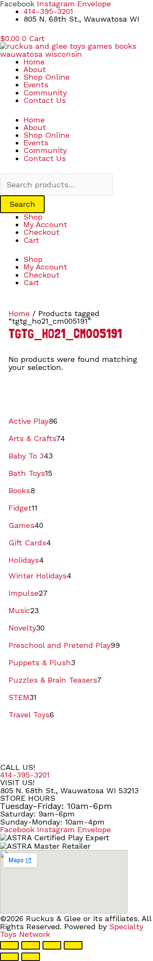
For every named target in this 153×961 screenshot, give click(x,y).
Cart (31, 240)
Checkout (41, 232)
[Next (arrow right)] (30, 957)
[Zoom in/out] (9, 945)
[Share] (51, 945)
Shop (32, 216)
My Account (45, 224)
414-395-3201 (25, 774)
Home (34, 61)
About (34, 69)
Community (45, 92)
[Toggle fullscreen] (30, 945)
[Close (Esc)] (73, 945)
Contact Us (44, 100)
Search (22, 204)
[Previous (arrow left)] (9, 957)
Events (35, 84)
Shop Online (46, 76)
